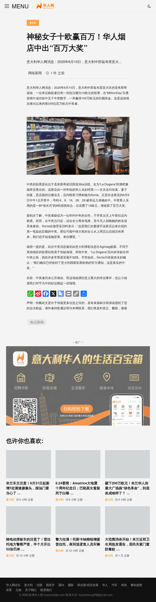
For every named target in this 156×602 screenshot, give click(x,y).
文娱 (18, 590)
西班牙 (50, 585)
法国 (39, 585)
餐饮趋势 (136, 585)
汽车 (114, 585)
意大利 (33, 23)
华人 (105, 585)
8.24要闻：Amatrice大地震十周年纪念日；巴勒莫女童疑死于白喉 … (78, 464)
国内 (61, 585)
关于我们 (31, 590)
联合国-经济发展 (87, 585)
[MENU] (7, 6)
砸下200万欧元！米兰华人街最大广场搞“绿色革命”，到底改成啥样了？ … (127, 464)
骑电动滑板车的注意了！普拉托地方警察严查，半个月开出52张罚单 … (28, 520)
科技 (124, 585)
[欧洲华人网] (45, 7)
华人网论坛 (13, 585)
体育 (9, 590)
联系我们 (46, 590)
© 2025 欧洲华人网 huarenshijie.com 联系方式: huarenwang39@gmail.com (66, 595)
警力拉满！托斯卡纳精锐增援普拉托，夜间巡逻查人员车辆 (78, 520)
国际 (71, 585)
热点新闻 (37, 322)
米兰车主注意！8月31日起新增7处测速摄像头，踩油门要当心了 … (28, 464)
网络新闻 (35, 72)
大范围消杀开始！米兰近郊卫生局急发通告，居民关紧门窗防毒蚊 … (127, 520)
